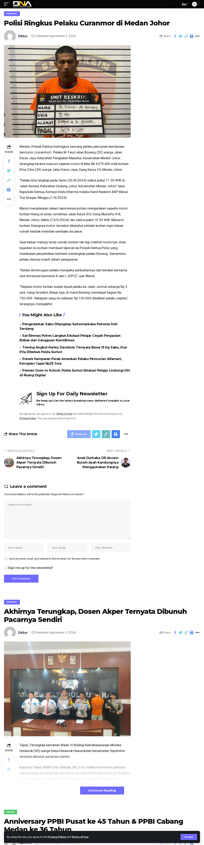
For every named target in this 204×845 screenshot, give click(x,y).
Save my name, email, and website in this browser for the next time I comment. (54, 558)
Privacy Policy (57, 836)
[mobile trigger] (7, 4)
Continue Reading (102, 790)
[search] (177, 4)
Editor (23, 36)
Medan (10, 812)
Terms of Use (80, 836)
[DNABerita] (22, 4)
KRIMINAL (12, 13)
